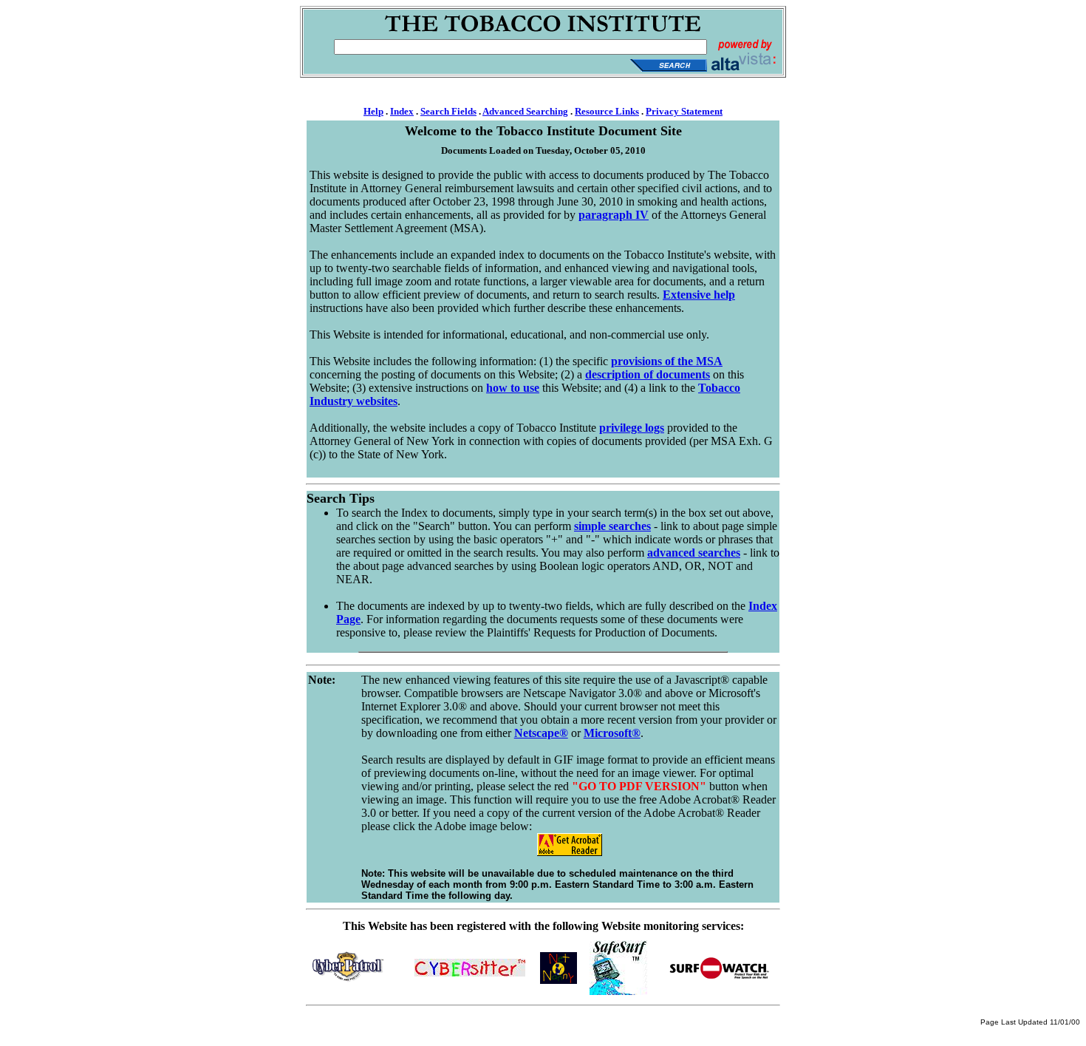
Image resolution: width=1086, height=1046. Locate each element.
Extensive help (699, 294)
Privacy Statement (684, 111)
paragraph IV (613, 214)
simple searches (612, 526)
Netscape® (541, 733)
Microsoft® (612, 733)
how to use (512, 387)
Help (373, 111)
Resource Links (607, 111)
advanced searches (693, 552)
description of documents (647, 374)
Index (402, 111)
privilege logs (631, 427)
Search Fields (448, 111)
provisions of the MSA (667, 361)
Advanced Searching (525, 111)
